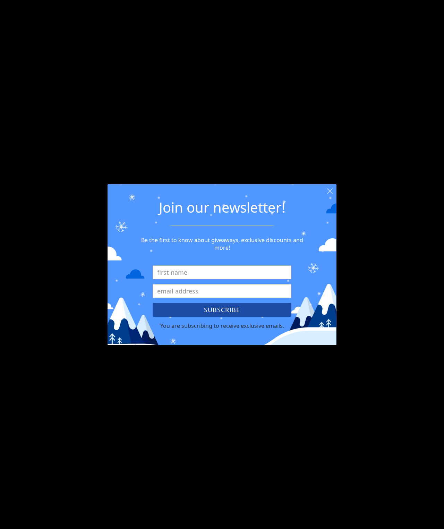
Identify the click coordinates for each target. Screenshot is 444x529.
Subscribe (222, 310)
